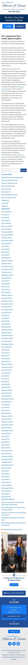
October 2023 (5, 306)
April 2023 (4, 324)
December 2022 (6, 335)
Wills (3, 206)
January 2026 (5, 229)
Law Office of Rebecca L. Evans (16, 650)
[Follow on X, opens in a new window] (14, 644)
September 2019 (6, 430)
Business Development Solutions (13, 657)
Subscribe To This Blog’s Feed (12, 529)
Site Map (12, 655)
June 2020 (4, 407)
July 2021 (4, 376)
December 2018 (6, 456)
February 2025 (5, 260)
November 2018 (6, 459)
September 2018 (6, 465)
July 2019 (4, 436)
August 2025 (5, 243)
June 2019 (4, 439)
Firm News (4, 191)
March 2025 (5, 258)
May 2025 (4, 252)
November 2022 (6, 338)
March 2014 (5, 496)
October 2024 (5, 272)
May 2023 (4, 321)
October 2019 (5, 427)
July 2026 (4, 214)
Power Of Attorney (7, 197)
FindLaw (14, 659)
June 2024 (4, 283)
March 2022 (5, 361)
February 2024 (6, 295)
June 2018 (4, 473)
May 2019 (4, 442)
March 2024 (5, 292)
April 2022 (4, 358)
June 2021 (4, 378)
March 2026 (5, 223)
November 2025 (6, 235)
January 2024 (5, 298)
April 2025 (4, 255)
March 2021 (5, 387)
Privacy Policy (20, 655)
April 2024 (4, 289)
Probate (3, 200)
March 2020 (5, 413)
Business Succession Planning (10, 177)
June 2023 (4, 318)
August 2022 (5, 347)
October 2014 (5, 485)
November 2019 (6, 424)
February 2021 (5, 390)
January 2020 (5, 419)
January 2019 (5, 453)
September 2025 (6, 240)
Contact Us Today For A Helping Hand (14, 579)
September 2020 (6, 399)
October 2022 (5, 341)
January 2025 (5, 263)
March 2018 (5, 482)
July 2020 (4, 404)
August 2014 (5, 491)
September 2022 (6, 344)
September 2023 (6, 309)
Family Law (5, 189)
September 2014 (6, 488)
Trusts (3, 203)
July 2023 (4, 315)
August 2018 (5, 468)
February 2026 (6, 226)
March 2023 (5, 327)
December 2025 (6, 232)
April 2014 (4, 493)
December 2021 (6, 367)
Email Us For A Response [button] (15, 593)
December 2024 (6, 266)
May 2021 (4, 381)
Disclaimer (5, 655)
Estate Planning (19, 43)
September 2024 (6, 275)
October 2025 (5, 237)
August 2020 (5, 401)
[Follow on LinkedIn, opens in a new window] (18, 644)
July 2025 (4, 246)
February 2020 (6, 416)
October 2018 (5, 462)
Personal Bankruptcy (8, 194)
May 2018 (4, 476)
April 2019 (4, 445)
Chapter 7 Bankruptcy (8, 183)
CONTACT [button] (20, 26)
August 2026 (5, 211)
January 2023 (5, 332)
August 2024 (5, 278)
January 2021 (5, 393)
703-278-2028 (14, 12)
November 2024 (6, 269)
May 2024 (4, 286)
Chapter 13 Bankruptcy (8, 180)
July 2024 (4, 281)
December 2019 (6, 422)
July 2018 (4, 470)
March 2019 (5, 447)
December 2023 (6, 301)
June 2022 (4, 352)
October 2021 (5, 370)
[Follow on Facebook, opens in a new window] (10, 644)
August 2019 (5, 433)
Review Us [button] (14, 631)
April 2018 (4, 479)
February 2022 (5, 364)
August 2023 (5, 312)
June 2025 (4, 249)
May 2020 (4, 410)
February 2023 (5, 329)
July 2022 (4, 350)
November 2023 (6, 304)
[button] (8, 26)
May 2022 (4, 355)
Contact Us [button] (14, 585)
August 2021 (5, 373)
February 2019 (5, 450)
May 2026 (4, 217)
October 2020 (5, 396)
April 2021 (4, 384)
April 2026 (4, 220)
